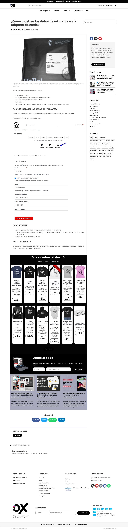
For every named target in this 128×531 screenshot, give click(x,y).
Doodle (98, 147)
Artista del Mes (94, 104)
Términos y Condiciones (47, 524)
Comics (99, 144)
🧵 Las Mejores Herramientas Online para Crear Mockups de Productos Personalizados (47, 395)
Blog (87, 11)
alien (91, 137)
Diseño (92, 109)
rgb (104, 157)
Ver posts (17, 435)
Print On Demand (95, 124)
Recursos (77, 11)
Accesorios (42, 478)
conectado (28, 454)
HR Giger (111, 147)
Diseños (56, 11)
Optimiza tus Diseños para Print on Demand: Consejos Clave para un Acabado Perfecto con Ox (22, 395)
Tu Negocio (42, 496)
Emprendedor (17, 30)
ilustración (93, 150)
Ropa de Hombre (43, 483)
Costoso (104, 144)
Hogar (40, 481)
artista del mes (94, 141)
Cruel (108, 144)
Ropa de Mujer (43, 486)
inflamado (99, 153)
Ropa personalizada (44, 493)
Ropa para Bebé (43, 491)
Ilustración (93, 115)
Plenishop (114, 529)
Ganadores (105, 147)
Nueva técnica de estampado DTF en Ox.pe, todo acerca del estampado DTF (74, 395)
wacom (92, 160)
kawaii (100, 157)
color (95, 144)
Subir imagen (43, 11)
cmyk (91, 144)
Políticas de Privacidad (64, 524)
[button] (36, 420)
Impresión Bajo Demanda (97, 117)
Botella (112, 141)
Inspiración (93, 120)
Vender (65, 11)
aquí (73, 114)
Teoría (91, 126)
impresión (93, 153)
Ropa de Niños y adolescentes (47, 488)
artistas (102, 140)
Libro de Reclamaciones (80, 524)
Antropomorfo (101, 137)
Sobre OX (67, 479)
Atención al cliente (70, 484)
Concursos (93, 106)
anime (95, 137)
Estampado (93, 113)
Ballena (108, 141)
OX (22, 30)
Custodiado (93, 147)
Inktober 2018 (108, 153)
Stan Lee (108, 157)
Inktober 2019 (94, 157)
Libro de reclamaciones (81, 488)
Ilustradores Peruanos (105, 150)
